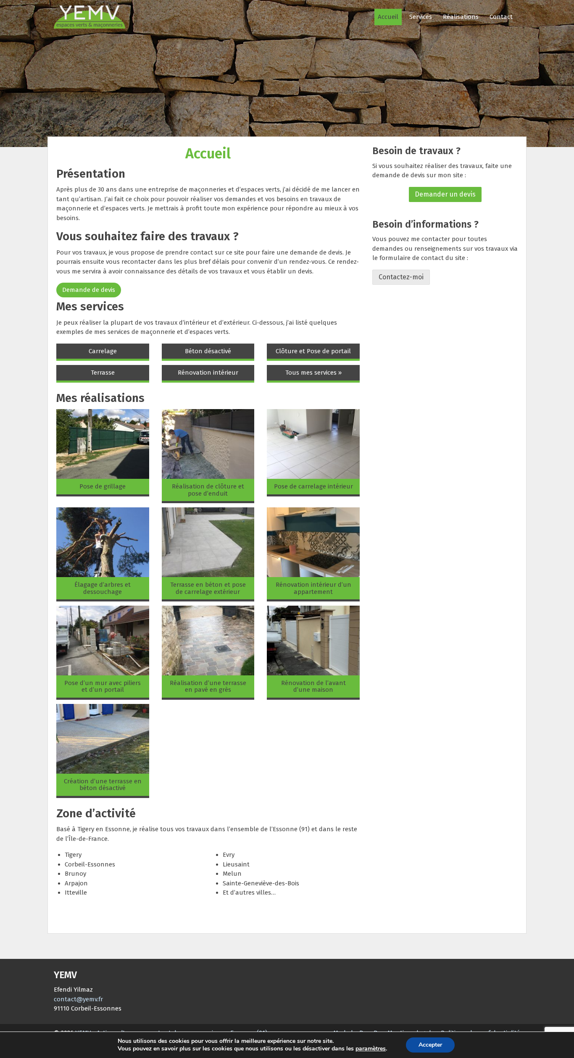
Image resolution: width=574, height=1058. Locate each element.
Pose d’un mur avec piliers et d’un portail (102, 686)
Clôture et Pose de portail (313, 351)
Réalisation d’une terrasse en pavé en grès (208, 686)
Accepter (430, 1045)
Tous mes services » (313, 372)
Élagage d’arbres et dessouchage (102, 588)
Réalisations (461, 17)
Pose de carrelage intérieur (313, 486)
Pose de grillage (102, 486)
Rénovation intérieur (208, 372)
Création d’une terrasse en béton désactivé (103, 784)
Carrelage (103, 351)
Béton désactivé (208, 351)
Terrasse (103, 372)
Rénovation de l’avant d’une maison (313, 686)
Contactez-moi (401, 277)
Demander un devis (445, 194)
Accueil (388, 17)
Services (420, 17)
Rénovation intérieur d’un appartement (313, 588)
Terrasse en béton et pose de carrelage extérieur (208, 588)
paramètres (370, 1049)
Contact (501, 17)
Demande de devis (88, 290)
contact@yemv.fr (78, 999)
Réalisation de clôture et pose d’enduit (208, 490)
